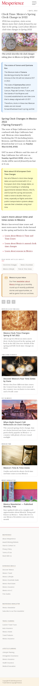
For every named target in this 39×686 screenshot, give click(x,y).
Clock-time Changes (10, 265)
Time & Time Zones (25, 269)
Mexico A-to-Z (7, 590)
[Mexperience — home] (13, 3)
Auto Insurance (7, 628)
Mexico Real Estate (8, 584)
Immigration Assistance (10, 656)
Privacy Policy (7, 549)
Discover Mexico (8, 570)
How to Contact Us (8, 546)
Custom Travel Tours (9, 625)
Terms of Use (7, 552)
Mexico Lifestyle (8, 269)
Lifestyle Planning (8, 652)
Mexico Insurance (8, 587)
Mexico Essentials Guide (10, 580)
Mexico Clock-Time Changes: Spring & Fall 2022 (16, 334)
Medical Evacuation (8, 666)
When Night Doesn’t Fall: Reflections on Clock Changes (16, 423)
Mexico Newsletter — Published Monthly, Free (18, 505)
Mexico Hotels (7, 632)
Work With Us (7, 556)
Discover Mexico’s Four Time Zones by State (19, 379)
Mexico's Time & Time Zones (16, 468)
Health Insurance (8, 663)
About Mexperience (9, 539)
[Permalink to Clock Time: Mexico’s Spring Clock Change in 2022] (19, 42)
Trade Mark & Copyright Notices (12, 683)
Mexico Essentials (27, 265)
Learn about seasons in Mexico (19, 251)
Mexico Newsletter (8, 608)
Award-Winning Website (10, 542)
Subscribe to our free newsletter (13, 611)
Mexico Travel (7, 573)
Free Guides (6, 594)
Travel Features (7, 635)
